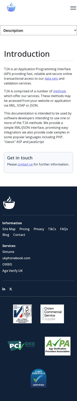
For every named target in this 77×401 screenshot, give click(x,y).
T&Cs (52, 229)
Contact (19, 235)
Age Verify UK (12, 271)
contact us (25, 164)
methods (59, 91)
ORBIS (7, 264)
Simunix (8, 252)
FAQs (64, 229)
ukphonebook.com (16, 258)
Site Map (8, 229)
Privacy (39, 229)
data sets (51, 78)
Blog (5, 235)
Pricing (24, 229)
